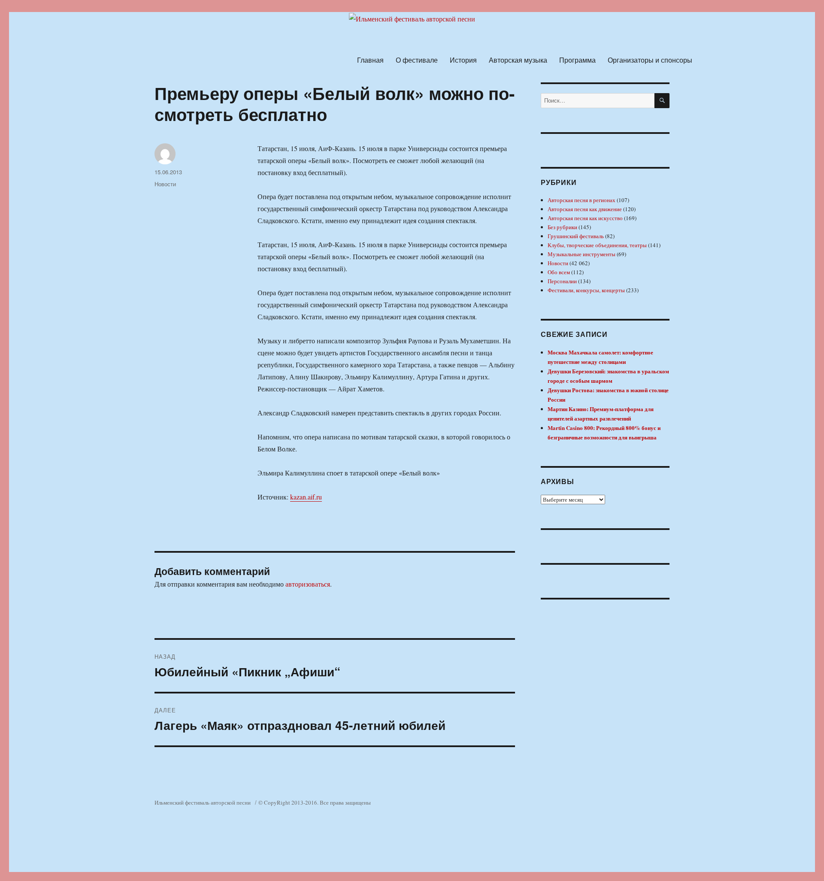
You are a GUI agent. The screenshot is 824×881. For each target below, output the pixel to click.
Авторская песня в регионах (581, 200)
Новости (165, 184)
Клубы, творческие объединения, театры (597, 245)
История (463, 60)
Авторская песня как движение (585, 209)
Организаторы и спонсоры (650, 60)
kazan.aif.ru (306, 496)
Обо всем (559, 272)
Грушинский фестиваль (576, 236)
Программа (577, 60)
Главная (370, 60)
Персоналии (562, 281)
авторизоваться (307, 583)
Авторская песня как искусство (585, 218)
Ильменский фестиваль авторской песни (202, 802)
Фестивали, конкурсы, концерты (586, 290)
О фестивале (417, 60)
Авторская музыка (518, 60)
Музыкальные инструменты (581, 254)
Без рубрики (562, 227)
